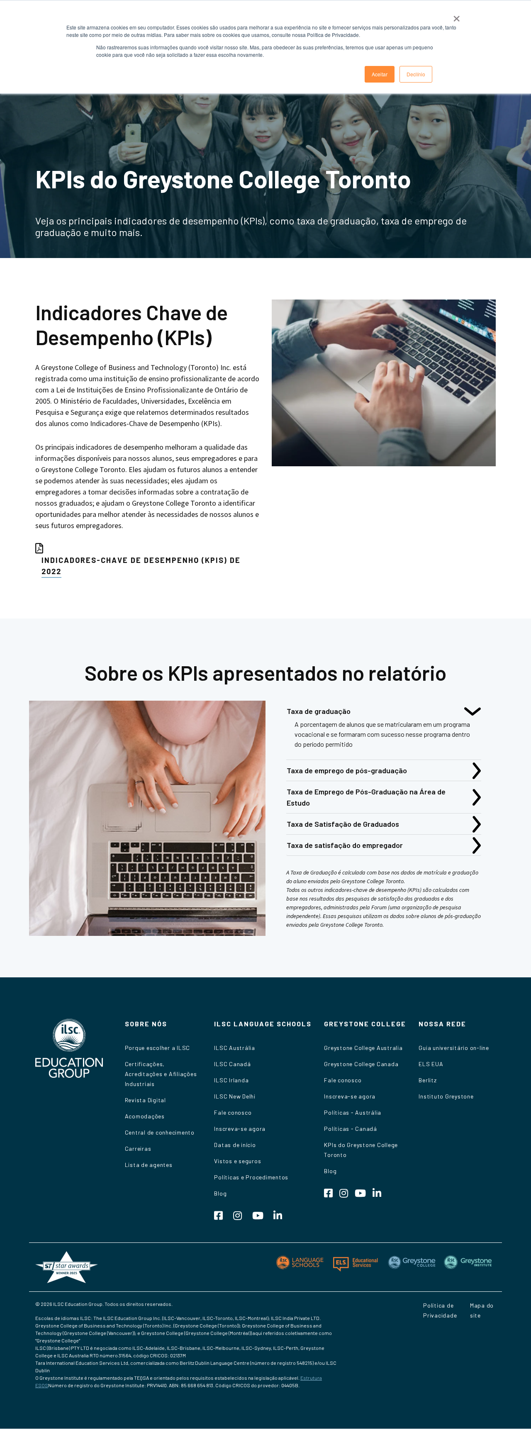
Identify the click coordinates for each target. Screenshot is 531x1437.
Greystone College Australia (363, 1047)
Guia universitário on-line (454, 1047)
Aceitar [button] (379, 74)
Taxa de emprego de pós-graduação (347, 770)
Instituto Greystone (446, 1096)
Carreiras (138, 1148)
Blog (220, 1193)
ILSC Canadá (232, 1063)
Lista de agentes (149, 1164)
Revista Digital (145, 1099)
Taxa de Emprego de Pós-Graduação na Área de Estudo (366, 797)
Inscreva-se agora (240, 1128)
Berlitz (427, 1080)
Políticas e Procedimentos (251, 1177)
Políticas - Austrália (352, 1112)
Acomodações (145, 1116)
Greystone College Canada (361, 1063)
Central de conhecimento (160, 1132)
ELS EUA (431, 1063)
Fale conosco (232, 1112)
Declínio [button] (416, 74)
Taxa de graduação (319, 711)
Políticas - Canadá (350, 1128)
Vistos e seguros (237, 1160)
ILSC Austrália (234, 1047)
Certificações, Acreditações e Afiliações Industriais (161, 1073)
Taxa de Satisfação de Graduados (343, 823)
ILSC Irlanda (231, 1080)
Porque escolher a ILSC (157, 1047)
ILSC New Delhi (235, 1096)
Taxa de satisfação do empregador (345, 845)
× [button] (456, 15)
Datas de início (235, 1144)
